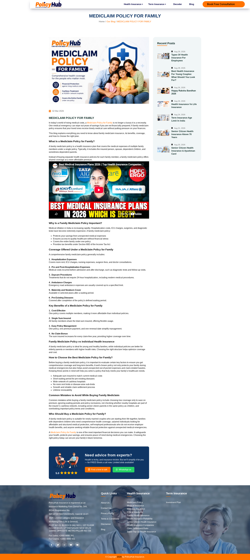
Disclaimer (106, 524)
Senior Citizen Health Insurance (141, 522)
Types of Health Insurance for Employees (179, 58)
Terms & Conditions (110, 519)
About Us (105, 503)
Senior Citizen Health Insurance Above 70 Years (182, 134)
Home (102, 21)
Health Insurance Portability (139, 519)
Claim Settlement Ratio (137, 528)
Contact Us (106, 508)
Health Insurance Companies (140, 525)
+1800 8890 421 (67, 539)
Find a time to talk (99, 469)
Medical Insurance (135, 506)
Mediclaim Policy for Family (99, 123)
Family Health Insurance (138, 515)
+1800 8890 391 (66, 535)
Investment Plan (173, 502)
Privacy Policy (107, 513)
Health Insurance (132, 4)
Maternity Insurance (136, 509)
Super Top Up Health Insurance (141, 532)
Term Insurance (156, 4)
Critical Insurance (135, 512)
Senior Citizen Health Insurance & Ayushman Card (183, 151)
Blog (191, 4)
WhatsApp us (125, 469)
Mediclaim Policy (135, 502)
